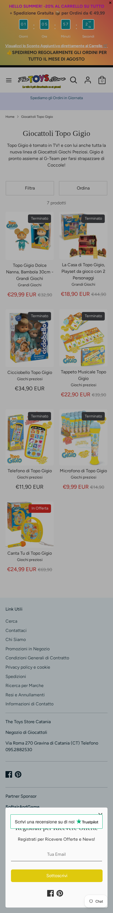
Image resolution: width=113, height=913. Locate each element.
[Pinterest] (59, 893)
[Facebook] (50, 893)
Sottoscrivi (56, 875)
